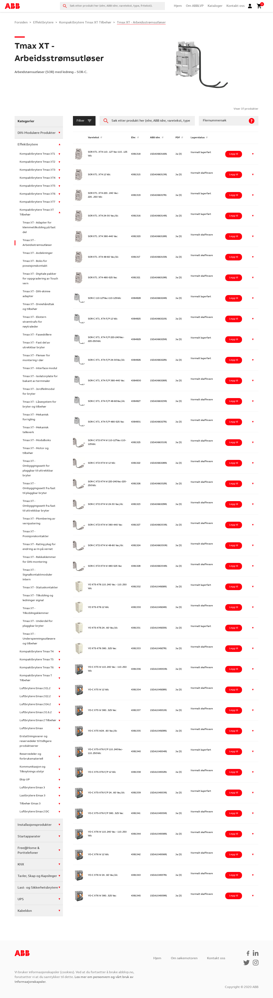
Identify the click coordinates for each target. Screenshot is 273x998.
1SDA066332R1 (158, 483)
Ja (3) (178, 154)
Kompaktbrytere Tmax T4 (37, 651)
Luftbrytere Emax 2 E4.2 (35, 704)
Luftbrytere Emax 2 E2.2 (35, 696)
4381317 (135, 257)
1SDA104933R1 (158, 793)
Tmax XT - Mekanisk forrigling (36, 417)
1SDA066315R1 (158, 257)
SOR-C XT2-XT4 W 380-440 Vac (105, 525)
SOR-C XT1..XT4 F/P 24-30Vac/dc (106, 360)
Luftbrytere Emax (31, 728)
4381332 (135, 587)
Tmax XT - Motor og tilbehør (36, 451)
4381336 (136, 669)
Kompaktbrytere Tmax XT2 (37, 162)
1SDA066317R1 (158, 195)
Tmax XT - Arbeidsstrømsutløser (37, 243)
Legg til (233, 154)
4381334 (136, 690)
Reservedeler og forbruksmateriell (31, 756)
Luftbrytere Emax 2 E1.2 (35, 688)
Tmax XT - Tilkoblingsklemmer (36, 611)
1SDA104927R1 (158, 648)
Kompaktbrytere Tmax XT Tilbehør (85, 22)
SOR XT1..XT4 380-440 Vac (103, 236)
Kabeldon (25, 911)
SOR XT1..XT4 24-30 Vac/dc (103, 216)
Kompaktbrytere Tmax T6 (37, 667)
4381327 (135, 525)
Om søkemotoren (184, 958)
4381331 (135, 628)
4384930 (136, 380)
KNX (21, 864)
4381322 (135, 463)
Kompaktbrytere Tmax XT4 (37, 178)
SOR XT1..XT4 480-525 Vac (102, 277)
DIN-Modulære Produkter (37, 133)
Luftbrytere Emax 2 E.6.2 (36, 712)
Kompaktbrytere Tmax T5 (37, 659)
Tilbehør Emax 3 (30, 803)
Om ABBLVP (195, 6)
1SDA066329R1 (158, 504)
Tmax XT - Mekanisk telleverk (36, 430)
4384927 (135, 401)
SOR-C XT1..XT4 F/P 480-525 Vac (106, 422)
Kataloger (215, 6)
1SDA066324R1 (158, 298)
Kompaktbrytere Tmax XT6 (37, 194)
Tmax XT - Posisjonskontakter (36, 534)
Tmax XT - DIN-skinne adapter (36, 294)
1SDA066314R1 (158, 216)
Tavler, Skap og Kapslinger (37, 876)
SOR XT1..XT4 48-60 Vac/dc (103, 257)
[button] (253, 154)
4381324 (135, 545)
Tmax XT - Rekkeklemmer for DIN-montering (39, 560)
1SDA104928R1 (158, 690)
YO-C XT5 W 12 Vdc (98, 690)
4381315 (135, 174)
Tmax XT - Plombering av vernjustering (39, 521)
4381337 (135, 710)
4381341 (135, 813)
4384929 (136, 339)
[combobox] (112, 6)
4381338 (136, 772)
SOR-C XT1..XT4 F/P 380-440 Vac (106, 380)
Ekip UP (25, 779)
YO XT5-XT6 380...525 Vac (102, 648)
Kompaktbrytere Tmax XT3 (37, 170)
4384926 (136, 360)
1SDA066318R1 (158, 236)
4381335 (136, 731)
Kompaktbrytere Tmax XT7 (37, 202)
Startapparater (29, 836)
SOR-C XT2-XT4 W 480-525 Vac (105, 566)
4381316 (135, 216)
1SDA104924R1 (158, 607)
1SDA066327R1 (158, 422)
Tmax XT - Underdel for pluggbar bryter (38, 624)
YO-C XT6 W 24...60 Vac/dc (103, 875)
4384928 (136, 298)
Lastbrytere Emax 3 (32, 795)
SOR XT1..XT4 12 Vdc (99, 174)
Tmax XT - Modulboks (37, 440)
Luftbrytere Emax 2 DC (34, 811)
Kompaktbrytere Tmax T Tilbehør (36, 678)
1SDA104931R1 (158, 710)
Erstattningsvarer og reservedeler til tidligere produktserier (36, 741)
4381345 (136, 896)
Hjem (178, 6)
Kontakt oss (235, 6)
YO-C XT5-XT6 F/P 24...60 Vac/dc (106, 793)
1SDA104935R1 (158, 813)
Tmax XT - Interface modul (40, 368)
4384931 (136, 422)
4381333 (136, 648)
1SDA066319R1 (158, 277)
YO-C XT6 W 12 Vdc (98, 854)
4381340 (136, 751)
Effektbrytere (43, 22)
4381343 (136, 875)
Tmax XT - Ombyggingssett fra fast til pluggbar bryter (39, 488)
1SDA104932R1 (158, 772)
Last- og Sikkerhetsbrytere (38, 887)
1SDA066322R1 (158, 360)
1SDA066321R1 (158, 319)
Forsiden (21, 22)
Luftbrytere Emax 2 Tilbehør (38, 720)
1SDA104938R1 (158, 834)
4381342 (135, 854)
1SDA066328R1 (158, 463)
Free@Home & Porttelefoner (28, 851)
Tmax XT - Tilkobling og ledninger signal (38, 598)
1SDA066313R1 (158, 174)
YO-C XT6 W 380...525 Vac (102, 896)
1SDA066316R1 (158, 154)
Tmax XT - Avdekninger (38, 253)
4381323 (135, 504)
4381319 (135, 195)
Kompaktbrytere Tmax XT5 (37, 186)
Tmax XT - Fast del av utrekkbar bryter (36, 345)
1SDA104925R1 (158, 628)
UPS (21, 899)
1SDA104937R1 (158, 875)
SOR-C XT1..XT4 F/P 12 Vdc (103, 319)
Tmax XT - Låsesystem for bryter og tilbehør (39, 404)
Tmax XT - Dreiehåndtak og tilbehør (38, 307)
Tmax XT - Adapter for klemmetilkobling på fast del (39, 227)
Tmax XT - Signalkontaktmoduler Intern (37, 575)
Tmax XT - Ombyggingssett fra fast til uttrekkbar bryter (39, 506)
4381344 (136, 834)
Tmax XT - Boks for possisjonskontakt (35, 263)
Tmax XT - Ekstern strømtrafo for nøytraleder (34, 322)
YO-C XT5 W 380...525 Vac (102, 710)
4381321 (135, 277)
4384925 (136, 319)
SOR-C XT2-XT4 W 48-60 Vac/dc (105, 545)
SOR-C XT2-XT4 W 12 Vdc (101, 463)
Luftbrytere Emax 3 (32, 787)
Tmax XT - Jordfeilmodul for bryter (38, 391)
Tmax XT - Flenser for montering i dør (36, 358)
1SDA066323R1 (158, 401)
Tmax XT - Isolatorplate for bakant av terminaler (40, 379)
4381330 (136, 607)
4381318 (135, 154)
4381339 (136, 793)
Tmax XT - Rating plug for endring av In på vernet (39, 547)
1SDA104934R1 (158, 751)
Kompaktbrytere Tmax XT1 (37, 154)
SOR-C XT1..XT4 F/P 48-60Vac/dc (106, 401)
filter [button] (80, 120)
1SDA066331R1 (158, 442)
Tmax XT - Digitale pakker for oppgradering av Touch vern (40, 279)
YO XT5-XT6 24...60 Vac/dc (103, 628)
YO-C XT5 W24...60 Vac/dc (102, 731)
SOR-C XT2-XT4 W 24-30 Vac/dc (105, 504)
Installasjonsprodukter (35, 825)
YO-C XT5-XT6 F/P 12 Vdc (102, 772)
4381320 (136, 236)
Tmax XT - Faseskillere (37, 334)
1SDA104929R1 (158, 731)
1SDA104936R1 (158, 854)
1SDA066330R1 (158, 545)
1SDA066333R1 (158, 525)
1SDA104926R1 (158, 587)
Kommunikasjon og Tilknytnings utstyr (32, 769)
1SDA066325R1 (158, 339)
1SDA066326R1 (158, 380)
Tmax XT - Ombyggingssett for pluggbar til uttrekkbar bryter (38, 468)
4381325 (135, 442)
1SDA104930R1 (158, 669)
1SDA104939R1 (158, 896)
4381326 (135, 483)
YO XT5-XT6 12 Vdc (98, 607)
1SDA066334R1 (158, 566)
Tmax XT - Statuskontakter (40, 587)
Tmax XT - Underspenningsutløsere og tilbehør (39, 639)
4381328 (135, 566)
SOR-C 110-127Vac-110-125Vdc (104, 298)
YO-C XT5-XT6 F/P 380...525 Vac (105, 813)
